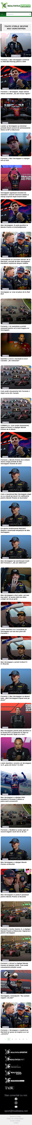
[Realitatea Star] (16, 1080)
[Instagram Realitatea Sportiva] (16, 1103)
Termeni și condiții (15, 1116)
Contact (16, 1123)
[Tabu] (16, 1088)
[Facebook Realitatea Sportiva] (16, 1099)
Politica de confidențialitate (15, 1118)
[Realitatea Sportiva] (16, 1052)
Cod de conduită (15, 1121)
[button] (2, 14)
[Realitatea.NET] (16, 1059)
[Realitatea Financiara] (16, 1066)
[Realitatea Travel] (16, 1073)
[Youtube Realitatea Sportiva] (16, 1107)
